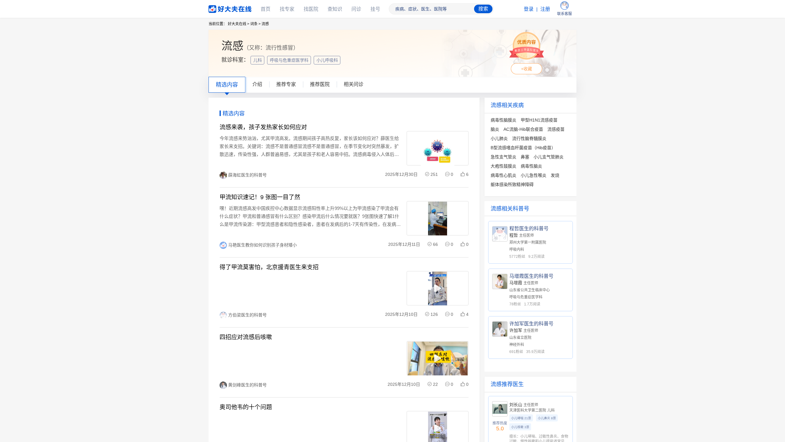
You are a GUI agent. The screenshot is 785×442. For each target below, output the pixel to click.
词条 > (255, 24)
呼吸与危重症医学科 (290, 60)
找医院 (311, 9)
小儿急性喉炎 (533, 175)
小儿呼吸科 (327, 60)
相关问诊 (353, 84)
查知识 (334, 9)
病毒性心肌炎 (503, 175)
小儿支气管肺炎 (549, 157)
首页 (265, 9)
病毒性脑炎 (531, 166)
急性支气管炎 (503, 157)
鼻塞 (525, 157)
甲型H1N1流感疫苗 (539, 120)
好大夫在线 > (238, 24)
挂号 (375, 9)
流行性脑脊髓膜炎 (529, 138)
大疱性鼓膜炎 (503, 166)
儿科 (258, 60)
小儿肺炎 (499, 138)
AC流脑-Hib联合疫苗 (523, 129)
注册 (545, 9)
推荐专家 (286, 84)
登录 (529, 9)
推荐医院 (320, 84)
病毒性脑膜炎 (503, 120)
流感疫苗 (556, 129)
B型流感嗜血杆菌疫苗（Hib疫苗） (523, 147)
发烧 (555, 175)
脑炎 (495, 129)
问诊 (356, 9)
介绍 (257, 84)
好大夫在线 (221, 7)
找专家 (287, 9)
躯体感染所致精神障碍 (512, 184)
